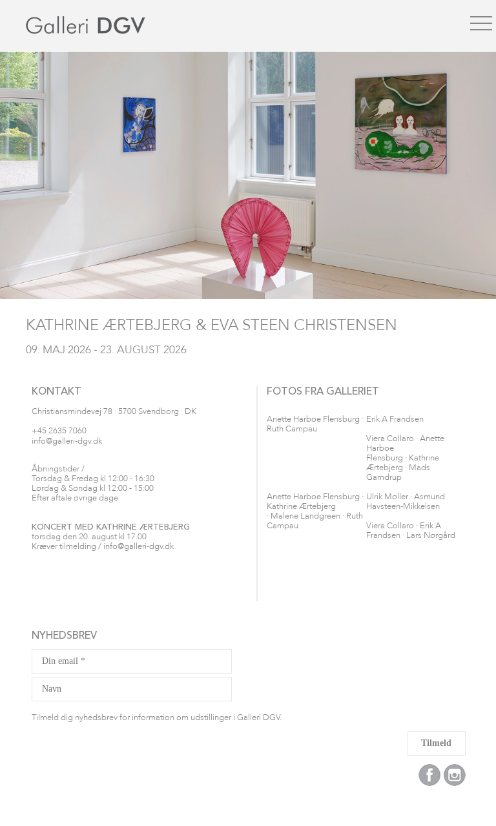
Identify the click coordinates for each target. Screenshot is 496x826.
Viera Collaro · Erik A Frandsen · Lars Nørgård (410, 531)
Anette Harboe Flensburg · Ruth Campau (315, 424)
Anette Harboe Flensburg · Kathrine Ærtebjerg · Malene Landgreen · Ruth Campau (315, 511)
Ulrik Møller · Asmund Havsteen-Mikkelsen (405, 501)
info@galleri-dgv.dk (67, 441)
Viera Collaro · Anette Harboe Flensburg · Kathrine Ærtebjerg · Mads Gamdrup (405, 458)
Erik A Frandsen (395, 419)
